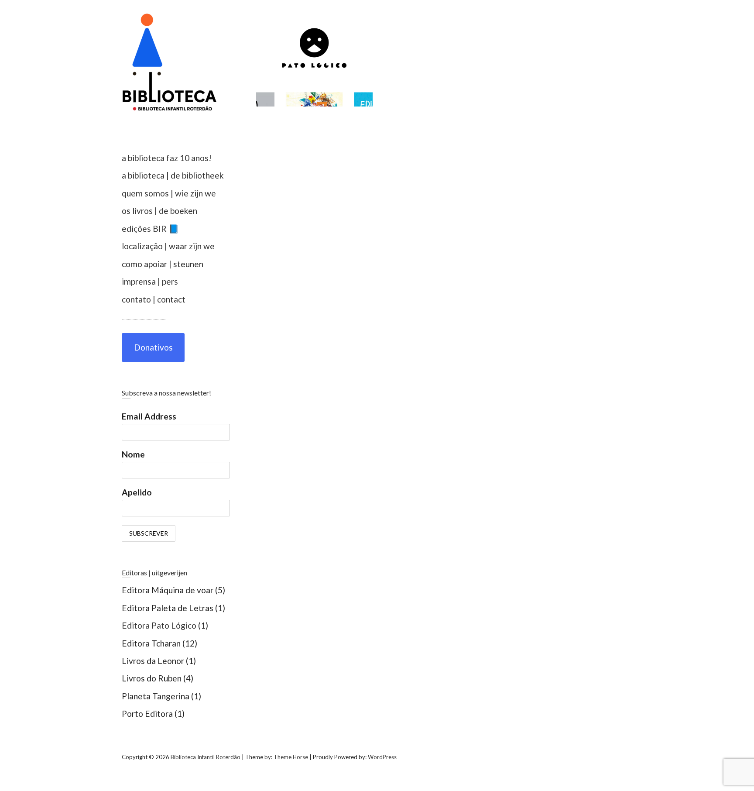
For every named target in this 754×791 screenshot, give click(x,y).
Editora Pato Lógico (159, 625)
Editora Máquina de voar (167, 590)
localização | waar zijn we (168, 246)
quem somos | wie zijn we (169, 193)
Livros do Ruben (152, 678)
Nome (133, 454)
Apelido (137, 492)
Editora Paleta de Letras (167, 608)
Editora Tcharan (151, 643)
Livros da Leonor (153, 661)
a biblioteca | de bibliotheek (173, 175)
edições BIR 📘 (150, 229)
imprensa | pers (150, 281)
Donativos (153, 347)
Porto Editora (147, 713)
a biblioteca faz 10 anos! (167, 158)
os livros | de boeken (159, 211)
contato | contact (153, 299)
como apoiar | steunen (162, 264)
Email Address (149, 416)
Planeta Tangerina (155, 696)
